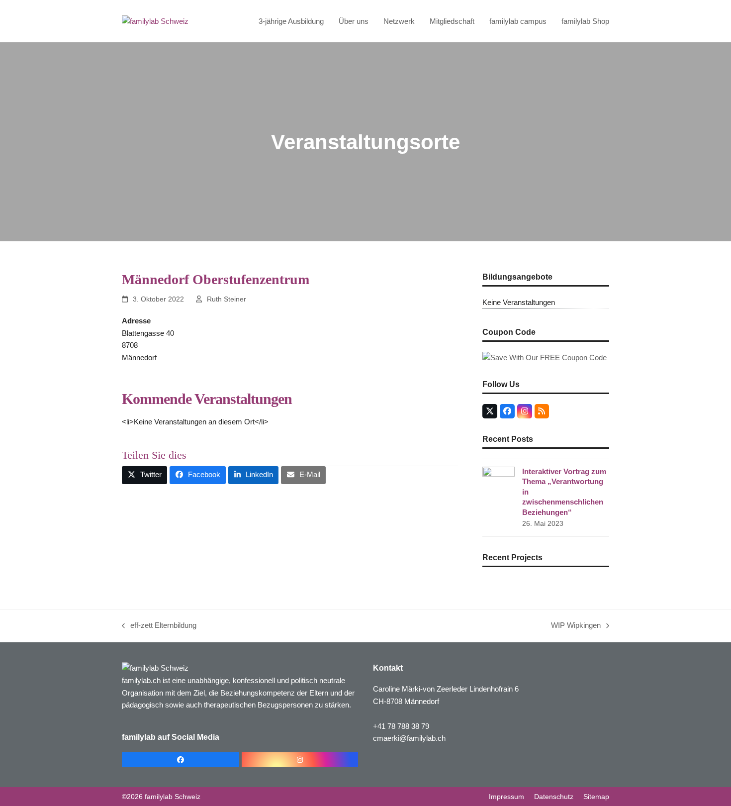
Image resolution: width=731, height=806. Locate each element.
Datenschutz (553, 797)
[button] (144, 475)
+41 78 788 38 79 (401, 726)
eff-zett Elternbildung (159, 626)
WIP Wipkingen (576, 626)
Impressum (506, 797)
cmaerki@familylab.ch (409, 738)
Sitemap (596, 797)
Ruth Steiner (226, 299)
